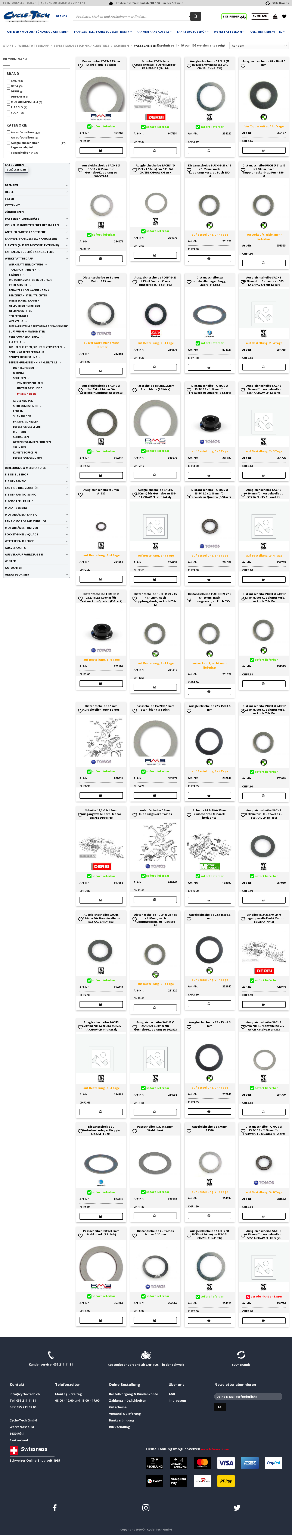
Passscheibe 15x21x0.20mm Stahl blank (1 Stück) (155, 387)
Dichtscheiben (23, 367)
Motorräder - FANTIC (21, 514)
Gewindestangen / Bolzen (32, 442)
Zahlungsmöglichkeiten (127, 1400)
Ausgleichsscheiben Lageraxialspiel (25, 145)
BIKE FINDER (231, 16)
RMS (14, 81)
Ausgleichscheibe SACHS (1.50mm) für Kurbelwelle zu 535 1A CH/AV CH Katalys (263, 389)
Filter (9, 199)
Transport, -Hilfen (23, 269)
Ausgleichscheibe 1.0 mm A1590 (209, 1128)
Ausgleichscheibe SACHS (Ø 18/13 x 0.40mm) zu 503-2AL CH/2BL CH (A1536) (209, 64)
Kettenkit (12, 205)
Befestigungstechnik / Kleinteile (81, 46)
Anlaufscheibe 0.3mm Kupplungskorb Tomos (155, 812)
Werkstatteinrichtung (26, 264)
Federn (18, 411)
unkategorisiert (18, 574)
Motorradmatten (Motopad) (30, 279)
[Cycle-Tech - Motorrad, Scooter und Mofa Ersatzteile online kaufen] (26, 16)
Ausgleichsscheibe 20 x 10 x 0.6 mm (263, 63)
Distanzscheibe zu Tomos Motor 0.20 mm (155, 1232)
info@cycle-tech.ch (25, 1394)
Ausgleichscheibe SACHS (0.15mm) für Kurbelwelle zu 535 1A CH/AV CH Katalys (263, 1234)
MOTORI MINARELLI (24, 102)
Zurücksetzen (16, 169)
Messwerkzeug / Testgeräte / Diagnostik (38, 326)
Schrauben (21, 437)
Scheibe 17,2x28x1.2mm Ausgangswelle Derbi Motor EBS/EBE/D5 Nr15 (101, 814)
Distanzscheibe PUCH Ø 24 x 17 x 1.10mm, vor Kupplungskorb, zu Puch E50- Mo (263, 597)
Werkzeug (16, 321)
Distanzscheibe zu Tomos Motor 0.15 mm (101, 279)
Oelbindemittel (20, 310)
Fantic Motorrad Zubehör (26, 521)
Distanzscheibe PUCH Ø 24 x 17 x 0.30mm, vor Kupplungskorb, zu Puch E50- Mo (263, 709)
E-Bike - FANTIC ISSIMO (21, 494)
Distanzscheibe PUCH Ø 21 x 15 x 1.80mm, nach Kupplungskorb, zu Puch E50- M (209, 599)
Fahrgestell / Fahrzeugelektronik (101, 32)
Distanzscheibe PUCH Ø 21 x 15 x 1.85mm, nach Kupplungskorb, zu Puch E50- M (209, 171)
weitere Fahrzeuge (19, 541)
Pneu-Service (18, 285)
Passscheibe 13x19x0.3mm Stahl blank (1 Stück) (101, 1232)
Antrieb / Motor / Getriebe (25, 232)
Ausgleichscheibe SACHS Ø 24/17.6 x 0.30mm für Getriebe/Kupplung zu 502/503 (155, 1025)
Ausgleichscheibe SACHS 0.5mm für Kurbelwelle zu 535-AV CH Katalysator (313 (264, 1025)
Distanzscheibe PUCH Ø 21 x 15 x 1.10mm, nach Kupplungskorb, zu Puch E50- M (155, 599)
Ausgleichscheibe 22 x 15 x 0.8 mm (209, 916)
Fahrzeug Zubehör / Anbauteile (29, 252)
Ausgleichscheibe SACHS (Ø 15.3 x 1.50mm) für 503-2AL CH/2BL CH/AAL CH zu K (155, 169)
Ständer (15, 274)
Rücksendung (119, 1427)
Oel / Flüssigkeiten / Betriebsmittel (32, 225)
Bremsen (11, 185)
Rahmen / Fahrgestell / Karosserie (31, 239)
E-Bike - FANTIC (15, 481)
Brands (61, 16)
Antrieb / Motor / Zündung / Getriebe (36, 32)
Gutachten (13, 568)
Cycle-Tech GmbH (23, 1420)
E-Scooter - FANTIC (19, 501)
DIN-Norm (18, 96)
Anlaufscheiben (22, 132)
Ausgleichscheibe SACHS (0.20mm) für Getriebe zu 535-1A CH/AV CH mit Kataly (101, 1025)
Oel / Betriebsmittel (266, 32)
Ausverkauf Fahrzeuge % (24, 554)
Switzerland (19, 1440)
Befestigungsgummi (27, 457)
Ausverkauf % (15, 548)
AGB (172, 1394)
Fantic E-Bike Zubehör (21, 488)
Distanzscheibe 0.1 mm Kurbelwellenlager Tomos (101, 707)
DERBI (15, 91)
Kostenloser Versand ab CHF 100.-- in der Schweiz (146, 1365)
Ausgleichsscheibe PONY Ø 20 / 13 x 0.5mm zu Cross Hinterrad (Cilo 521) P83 (155, 281)
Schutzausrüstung (23, 357)
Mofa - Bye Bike (16, 508)
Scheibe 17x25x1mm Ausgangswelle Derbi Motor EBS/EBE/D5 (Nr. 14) (155, 64)
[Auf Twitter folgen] (236, 1508)
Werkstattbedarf (228, 32)
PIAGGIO (17, 107)
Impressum (177, 1400)
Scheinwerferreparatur (26, 352)
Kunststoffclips (25, 452)
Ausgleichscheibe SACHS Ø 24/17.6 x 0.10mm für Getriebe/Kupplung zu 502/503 (101, 389)
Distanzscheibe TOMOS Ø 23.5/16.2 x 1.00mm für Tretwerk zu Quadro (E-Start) (210, 389)
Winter (10, 561)
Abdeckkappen (23, 400)
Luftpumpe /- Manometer (27, 331)
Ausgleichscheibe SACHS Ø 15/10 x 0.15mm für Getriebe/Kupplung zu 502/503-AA (101, 171)
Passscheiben (20, 153)
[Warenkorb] (275, 16)
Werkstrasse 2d (22, 1427)
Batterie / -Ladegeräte (22, 218)
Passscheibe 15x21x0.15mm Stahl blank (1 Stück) (155, 707)
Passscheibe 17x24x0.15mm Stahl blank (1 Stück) (101, 63)
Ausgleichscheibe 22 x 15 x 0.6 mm (209, 707)
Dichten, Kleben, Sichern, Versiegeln (35, 347)
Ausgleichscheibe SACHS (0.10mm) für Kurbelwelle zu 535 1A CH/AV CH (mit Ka (263, 493)
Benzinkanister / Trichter (28, 295)
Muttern (19, 431)
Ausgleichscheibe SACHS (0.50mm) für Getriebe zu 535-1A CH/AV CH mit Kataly (155, 493)
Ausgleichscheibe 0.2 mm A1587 (101, 491)
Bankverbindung (121, 1420)
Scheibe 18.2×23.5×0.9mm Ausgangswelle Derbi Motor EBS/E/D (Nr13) (264, 918)
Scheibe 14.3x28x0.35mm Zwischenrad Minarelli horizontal (210, 814)
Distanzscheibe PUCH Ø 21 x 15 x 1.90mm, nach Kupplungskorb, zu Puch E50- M (263, 171)
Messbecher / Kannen (24, 300)
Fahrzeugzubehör (191, 32)
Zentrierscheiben (30, 383)
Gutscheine (118, 1407)
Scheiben (121, 46)
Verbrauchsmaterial (24, 336)
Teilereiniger (18, 316)
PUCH (15, 112)
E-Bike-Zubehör (16, 474)
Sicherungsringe (25, 406)
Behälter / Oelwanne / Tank (29, 290)
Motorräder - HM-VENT (22, 528)
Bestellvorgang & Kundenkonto (133, 1394)
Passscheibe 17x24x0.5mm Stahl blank (155, 1128)
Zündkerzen (14, 212)
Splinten (19, 447)
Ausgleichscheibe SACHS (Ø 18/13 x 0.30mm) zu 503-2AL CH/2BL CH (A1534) (209, 1234)
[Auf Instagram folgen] (145, 1508)
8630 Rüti (17, 1434)
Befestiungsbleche (27, 426)
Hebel (9, 192)
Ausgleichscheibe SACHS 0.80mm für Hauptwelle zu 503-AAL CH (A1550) (263, 814)
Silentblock (22, 416)
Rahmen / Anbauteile (153, 32)
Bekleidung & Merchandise (25, 468)
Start (8, 46)
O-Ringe (18, 373)
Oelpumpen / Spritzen (24, 305)
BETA (14, 86)
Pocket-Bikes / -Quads (21, 534)
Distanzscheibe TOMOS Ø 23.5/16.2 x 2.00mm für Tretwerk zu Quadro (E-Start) (210, 493)
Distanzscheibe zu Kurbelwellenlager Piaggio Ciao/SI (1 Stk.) (210, 281)
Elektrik (15, 342)
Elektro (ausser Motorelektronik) (32, 245)
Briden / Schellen (25, 421)
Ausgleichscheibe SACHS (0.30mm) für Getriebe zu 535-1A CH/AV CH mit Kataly (264, 281)
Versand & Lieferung (125, 1414)
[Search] (195, 16)
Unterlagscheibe (29, 388)
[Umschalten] (66, 185)
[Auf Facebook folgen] (55, 1508)
